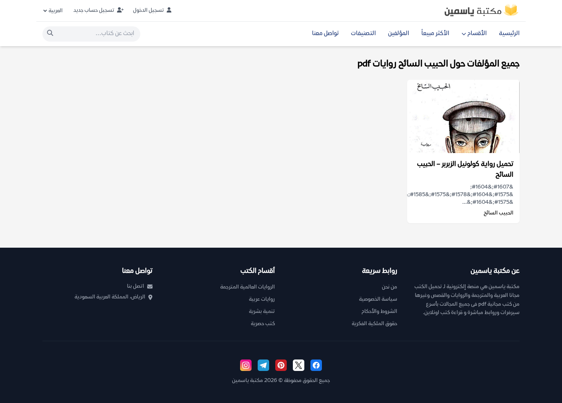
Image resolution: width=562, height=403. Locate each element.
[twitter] (298, 365)
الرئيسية (509, 33)
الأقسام (477, 33)
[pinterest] (281, 365)
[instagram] (246, 365)
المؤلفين (398, 33)
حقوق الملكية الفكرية (374, 324)
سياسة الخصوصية (378, 299)
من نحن (389, 287)
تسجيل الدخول (149, 10)
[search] (50, 34)
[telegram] (263, 365)
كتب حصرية (263, 324)
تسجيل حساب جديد (94, 10)
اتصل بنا (135, 286)
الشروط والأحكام (379, 311)
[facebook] (316, 365)
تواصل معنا (325, 33)
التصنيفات (363, 33)
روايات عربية (262, 299)
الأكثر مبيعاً (435, 33)
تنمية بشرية (262, 311)
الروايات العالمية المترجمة (247, 287)
